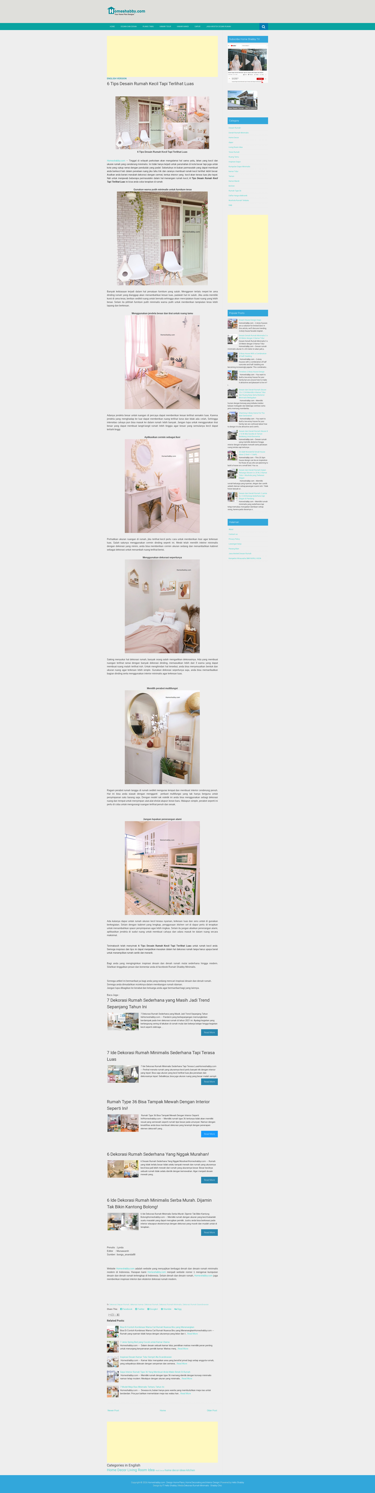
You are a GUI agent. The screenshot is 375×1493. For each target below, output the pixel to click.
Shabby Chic (216, 1485)
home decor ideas (175, 1470)
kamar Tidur (233, 171)
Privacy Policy (234, 539)
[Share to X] (115, 1314)
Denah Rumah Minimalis (239, 133)
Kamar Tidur (165, 26)
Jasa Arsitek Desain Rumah (218, 26)
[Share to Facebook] (118, 1314)
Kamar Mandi (183, 26)
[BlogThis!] (112, 1314)
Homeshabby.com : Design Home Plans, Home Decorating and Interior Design (183, 1482)
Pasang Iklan (234, 549)
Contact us (233, 534)
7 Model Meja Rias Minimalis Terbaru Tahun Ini (142, 1387)
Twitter (140, 1309)
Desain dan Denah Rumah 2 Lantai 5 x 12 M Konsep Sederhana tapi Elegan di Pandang (253, 496)
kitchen (190, 1470)
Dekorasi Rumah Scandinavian (196, 1304)
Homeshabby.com (116, 160)
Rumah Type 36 (235, 191)
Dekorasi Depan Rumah (119, 1304)
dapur (231, 142)
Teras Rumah (234, 152)
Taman (231, 176)
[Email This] (109, 1314)
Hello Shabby (238, 1482)
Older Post (212, 1410)
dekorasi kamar (137, 1304)
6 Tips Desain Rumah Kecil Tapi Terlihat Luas (150, 83)
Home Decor (117, 1470)
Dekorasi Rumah (151, 1304)
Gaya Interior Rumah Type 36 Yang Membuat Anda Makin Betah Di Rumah (155, 1372)
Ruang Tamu (148, 26)
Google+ (153, 1309)
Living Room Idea (141, 1470)
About (231, 529)
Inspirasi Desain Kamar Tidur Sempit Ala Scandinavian (146, 1357)
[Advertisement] (162, 56)
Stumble (167, 1309)
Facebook (127, 1309)
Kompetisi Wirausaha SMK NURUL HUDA (245, 558)
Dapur (197, 26)
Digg (179, 1309)
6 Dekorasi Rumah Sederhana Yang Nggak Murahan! (158, 1154)
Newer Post (113, 1410)
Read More (209, 1032)
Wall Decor (160, 1471)
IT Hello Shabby (169, 1485)
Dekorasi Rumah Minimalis (170, 1304)
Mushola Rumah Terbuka (239, 200)
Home (112, 26)
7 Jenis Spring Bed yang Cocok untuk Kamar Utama (144, 1342)
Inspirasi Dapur (235, 162)
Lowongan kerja (235, 544)
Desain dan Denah (129, 26)
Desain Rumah (235, 128)
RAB (230, 205)
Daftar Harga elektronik (238, 196)
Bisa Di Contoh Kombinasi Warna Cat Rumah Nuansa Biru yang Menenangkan (157, 1327)
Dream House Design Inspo (250, 320)
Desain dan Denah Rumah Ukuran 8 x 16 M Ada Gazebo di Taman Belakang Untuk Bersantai (253, 434)
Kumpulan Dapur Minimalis (239, 167)
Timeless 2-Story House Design (251, 372)
